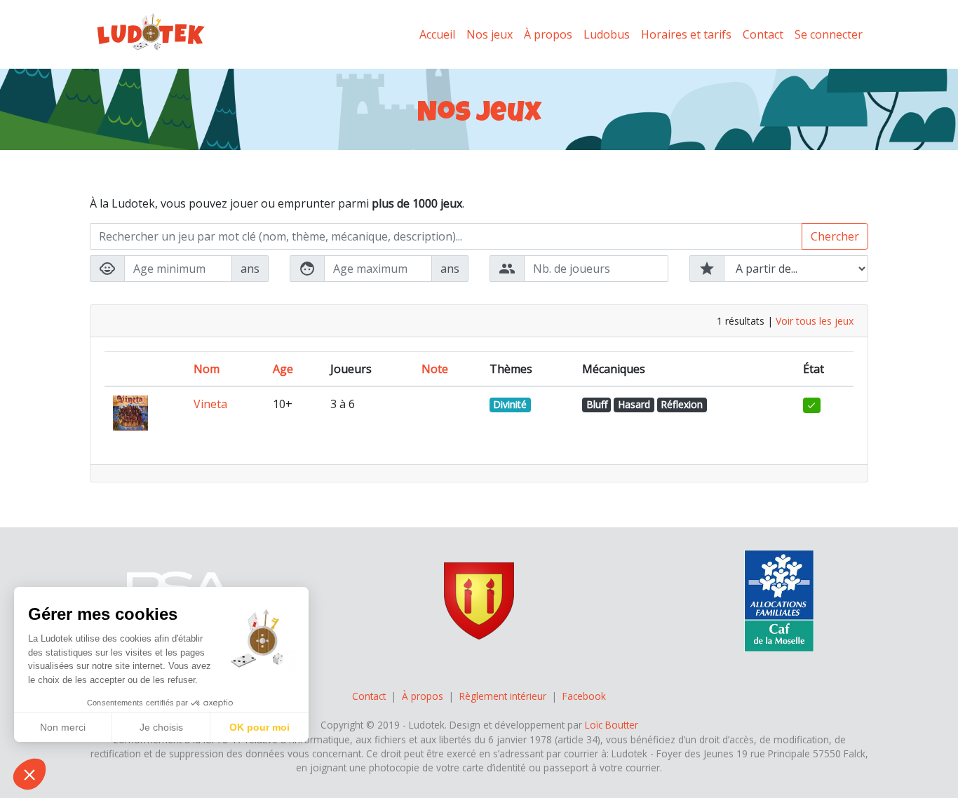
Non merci (63, 727)
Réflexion (682, 404)
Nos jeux (489, 34)
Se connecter (829, 34)
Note (434, 369)
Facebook (584, 696)
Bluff (596, 404)
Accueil (437, 34)
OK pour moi (259, 727)
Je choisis (161, 727)
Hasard (634, 404)
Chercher (835, 236)
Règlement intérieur (502, 696)
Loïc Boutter (611, 724)
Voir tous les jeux (815, 320)
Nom (207, 369)
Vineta (210, 404)
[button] (29, 774)
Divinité (510, 404)
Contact (763, 34)
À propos (548, 34)
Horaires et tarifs (686, 34)
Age (283, 369)
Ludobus (606, 34)
